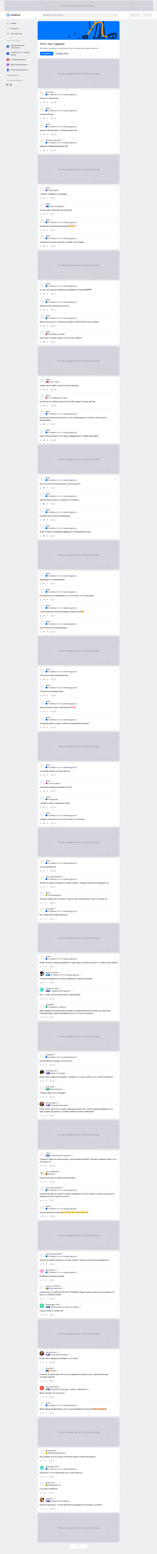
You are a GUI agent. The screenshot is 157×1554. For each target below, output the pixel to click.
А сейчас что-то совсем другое (62, 95)
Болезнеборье (54, 895)
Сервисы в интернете (61, 991)
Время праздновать (57, 1453)
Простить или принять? (58, 1549)
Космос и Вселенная (60, 1501)
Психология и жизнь (59, 1105)
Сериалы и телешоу (57, 1007)
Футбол (51, 1174)
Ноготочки (54, 382)
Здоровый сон (54, 1485)
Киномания (53, 799)
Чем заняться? (56, 1288)
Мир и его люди (58, 1073)
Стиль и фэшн (54, 783)
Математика (56, 1089)
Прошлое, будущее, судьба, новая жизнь (69, 1389)
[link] (78, 97)
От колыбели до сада (57, 398)
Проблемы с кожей (56, 334)
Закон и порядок (57, 206)
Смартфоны (53, 190)
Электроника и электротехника (65, 1307)
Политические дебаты (61, 1155)
